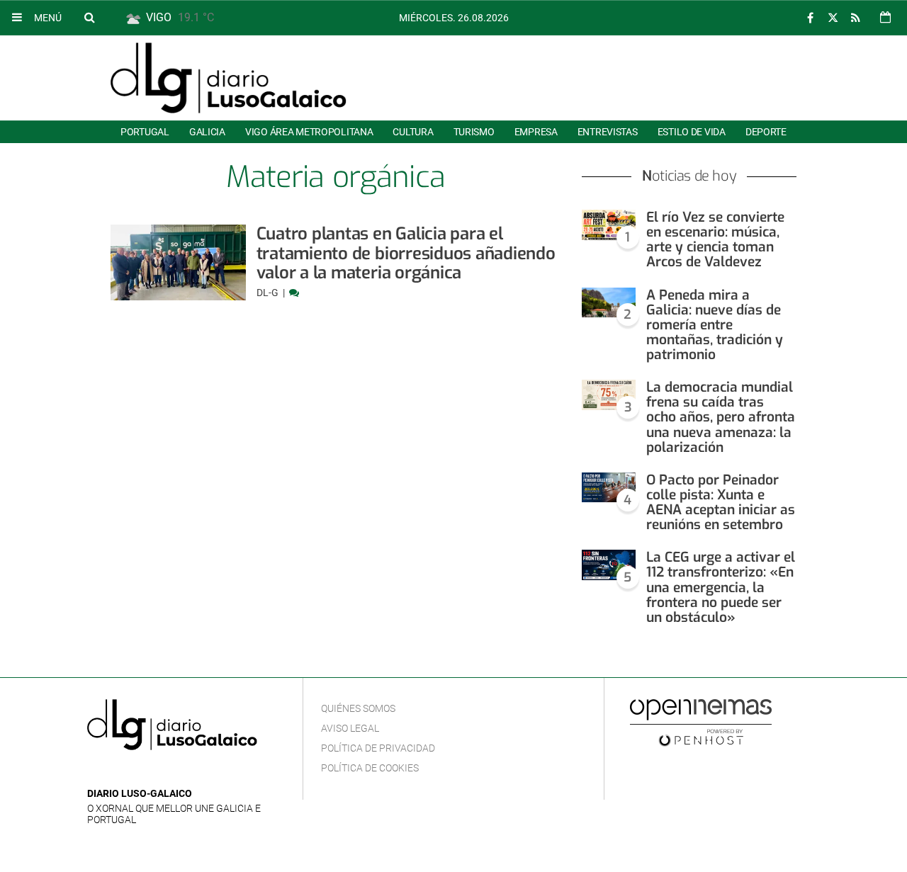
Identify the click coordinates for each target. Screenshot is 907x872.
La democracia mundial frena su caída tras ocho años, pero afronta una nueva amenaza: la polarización (720, 417)
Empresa (536, 131)
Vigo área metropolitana (309, 131)
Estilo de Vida (692, 131)
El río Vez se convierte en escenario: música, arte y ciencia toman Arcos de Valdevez (715, 239)
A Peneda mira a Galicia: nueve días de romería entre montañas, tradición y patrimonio (714, 325)
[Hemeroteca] (885, 17)
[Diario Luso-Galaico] (229, 78)
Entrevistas (608, 131)
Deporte (766, 131)
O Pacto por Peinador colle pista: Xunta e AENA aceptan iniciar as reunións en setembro (720, 502)
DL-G (269, 292)
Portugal (144, 131)
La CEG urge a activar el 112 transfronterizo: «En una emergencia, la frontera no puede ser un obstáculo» (720, 587)
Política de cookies (370, 768)
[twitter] (832, 18)
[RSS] (855, 18)
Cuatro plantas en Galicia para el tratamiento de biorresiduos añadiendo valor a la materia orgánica (406, 253)
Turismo (474, 131)
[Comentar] (294, 292)
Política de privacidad (378, 748)
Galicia (207, 131)
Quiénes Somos (358, 708)
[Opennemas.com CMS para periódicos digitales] (701, 721)
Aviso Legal (350, 728)
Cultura (413, 131)
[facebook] (810, 18)
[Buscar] (89, 17)
